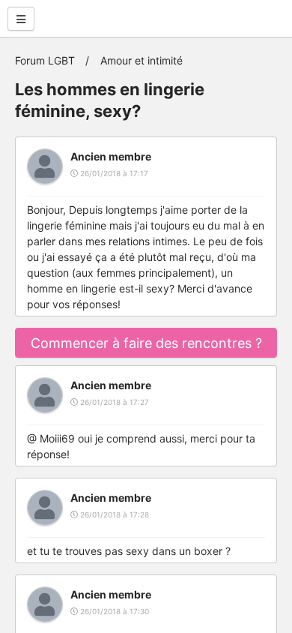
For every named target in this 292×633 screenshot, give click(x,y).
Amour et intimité (141, 60)
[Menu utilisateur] (20, 19)
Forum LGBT (45, 60)
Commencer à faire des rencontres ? (146, 343)
